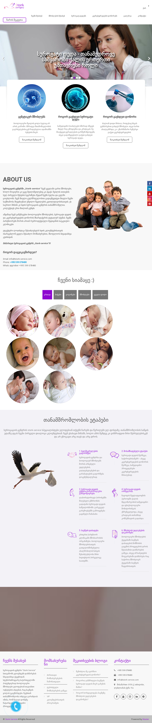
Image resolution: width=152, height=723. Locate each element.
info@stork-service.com (128, 679)
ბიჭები (58, 294)
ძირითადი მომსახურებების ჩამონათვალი (54, 678)
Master (146, 719)
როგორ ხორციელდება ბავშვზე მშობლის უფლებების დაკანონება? (90, 696)
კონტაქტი (142, 16)
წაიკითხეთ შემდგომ (31, 139)
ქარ (144, 8)
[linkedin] (137, 696)
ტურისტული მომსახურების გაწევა (57, 689)
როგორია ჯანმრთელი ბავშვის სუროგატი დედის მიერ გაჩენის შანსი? (90, 683)
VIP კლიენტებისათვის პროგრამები (55, 699)
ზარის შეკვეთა (14, 19)
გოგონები (70, 294)
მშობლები (85, 294)
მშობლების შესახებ (57, 16)
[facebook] (116, 696)
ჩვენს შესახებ (36, 16)
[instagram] (130, 696)
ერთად (47, 294)
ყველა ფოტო (100, 294)
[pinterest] (143, 696)
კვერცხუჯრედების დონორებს (104, 16)
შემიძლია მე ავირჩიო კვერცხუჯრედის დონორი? (88, 673)
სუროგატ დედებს (78, 16)
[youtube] (123, 696)
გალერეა (128, 16)
